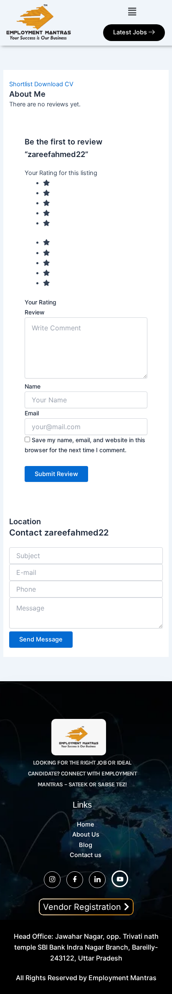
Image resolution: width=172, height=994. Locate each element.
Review (35, 312)
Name (32, 386)
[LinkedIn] (97, 879)
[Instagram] (52, 879)
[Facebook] (74, 879)
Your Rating (40, 302)
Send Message (41, 639)
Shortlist (21, 84)
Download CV (53, 84)
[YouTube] (119, 878)
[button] (132, 11)
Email (32, 413)
